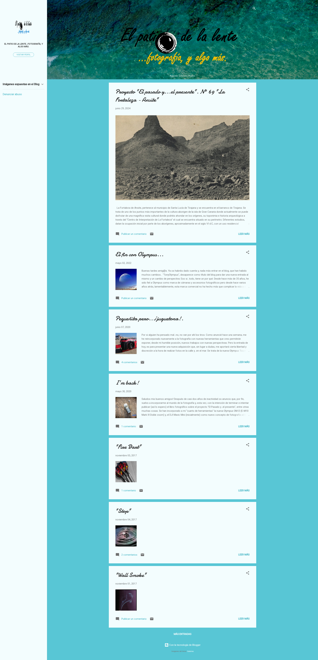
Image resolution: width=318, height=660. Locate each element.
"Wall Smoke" (130, 575)
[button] (248, 90)
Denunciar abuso (12, 94)
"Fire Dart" (128, 447)
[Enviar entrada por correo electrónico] (152, 235)
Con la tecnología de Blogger (185, 644)
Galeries (190, 651)
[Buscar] (254, 9)
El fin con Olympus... (139, 254)
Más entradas (182, 634)
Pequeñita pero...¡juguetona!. (149, 318)
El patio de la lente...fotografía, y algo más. (23, 45)
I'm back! (127, 383)
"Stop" (123, 511)
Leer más (244, 233)
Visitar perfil (23, 55)
